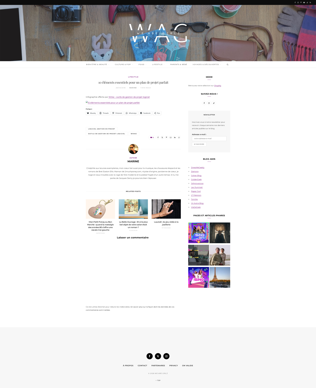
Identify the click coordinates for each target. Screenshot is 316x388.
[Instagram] (166, 356)
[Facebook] (74, 103)
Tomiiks (194, 199)
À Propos (128, 365)
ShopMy (217, 85)
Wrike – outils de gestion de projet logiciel (129, 97)
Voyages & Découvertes (206, 64)
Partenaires (158, 365)
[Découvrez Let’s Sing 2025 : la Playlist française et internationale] (198, 278)
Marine (133, 88)
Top (158, 380)
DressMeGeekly (197, 167)
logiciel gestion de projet (101, 129)
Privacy (173, 365)
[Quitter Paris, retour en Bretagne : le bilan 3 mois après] (219, 278)
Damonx (194, 171)
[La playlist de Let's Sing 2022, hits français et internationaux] (198, 256)
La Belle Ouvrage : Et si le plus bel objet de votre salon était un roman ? (133, 224)
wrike (134, 134)
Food (141, 64)
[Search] (227, 64)
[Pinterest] (74, 116)
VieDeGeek (196, 207)
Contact (142, 365)
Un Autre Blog (197, 203)
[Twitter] (74, 109)
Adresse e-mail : (199, 134)
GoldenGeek (196, 179)
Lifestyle (157, 64)
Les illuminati (197, 187)
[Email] (74, 122)
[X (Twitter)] (158, 356)
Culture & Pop (123, 64)
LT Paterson (196, 195)
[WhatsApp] (74, 135)
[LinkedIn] (74, 128)
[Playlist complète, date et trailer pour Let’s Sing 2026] (198, 233)
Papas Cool (196, 191)
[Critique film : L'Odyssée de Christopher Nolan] (219, 256)
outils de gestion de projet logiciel (106, 134)
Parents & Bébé (178, 64)
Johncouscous (197, 183)
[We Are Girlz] (158, 33)
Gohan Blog (196, 175)
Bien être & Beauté (96, 64)
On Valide (187, 365)
